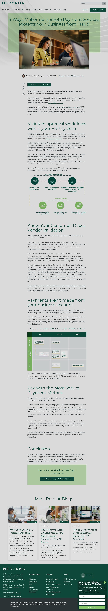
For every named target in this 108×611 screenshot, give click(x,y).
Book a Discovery (70, 579)
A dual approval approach (54, 139)
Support (49, 574)
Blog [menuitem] (64, 10)
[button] (16, 3)
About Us (32, 579)
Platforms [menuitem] (17, 10)
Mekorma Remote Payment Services (68, 107)
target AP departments (55, 103)
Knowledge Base (52, 579)
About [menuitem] (56, 10)
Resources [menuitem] (36, 10)
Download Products (53, 584)
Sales (66, 574)
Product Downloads (53, 592)
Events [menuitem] (46, 10)
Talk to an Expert (97, 10)
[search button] (104, 3)
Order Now (67, 582)
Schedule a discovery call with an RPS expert (57, 479)
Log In (85, 10)
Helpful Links (34, 574)
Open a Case (50, 582)
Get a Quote (68, 584)
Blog (30, 584)
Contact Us (33, 582)
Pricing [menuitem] (27, 10)
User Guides (50, 594)
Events (31, 587)
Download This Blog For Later (39, 84)
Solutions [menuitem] (5, 10)
